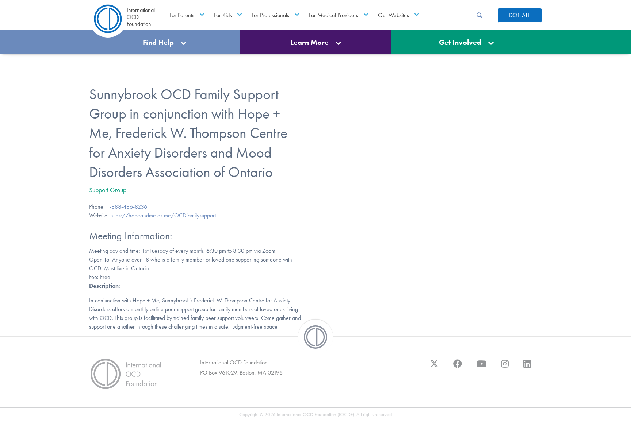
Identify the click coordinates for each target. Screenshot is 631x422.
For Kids (223, 15)
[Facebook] (458, 367)
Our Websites (393, 15)
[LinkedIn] (527, 367)
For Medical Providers (333, 15)
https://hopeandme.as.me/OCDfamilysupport (163, 215)
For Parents (181, 15)
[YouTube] (481, 367)
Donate (520, 15)
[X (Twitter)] (434, 367)
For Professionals (270, 15)
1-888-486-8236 (126, 206)
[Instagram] (504, 367)
